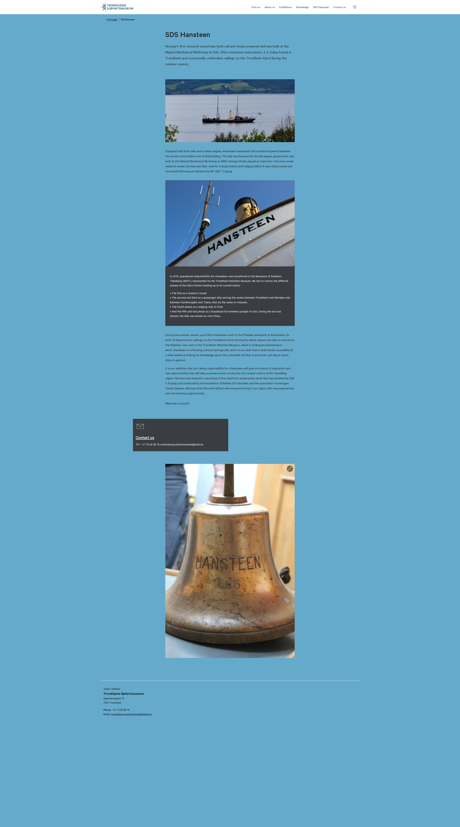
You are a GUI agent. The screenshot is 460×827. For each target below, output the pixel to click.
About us (269, 7)
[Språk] (355, 7)
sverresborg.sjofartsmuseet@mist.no (131, 714)
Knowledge (302, 7)
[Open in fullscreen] (290, 469)
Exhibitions (285, 7)
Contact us (339, 7)
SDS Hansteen (321, 7)
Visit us (255, 7)
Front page (111, 19)
